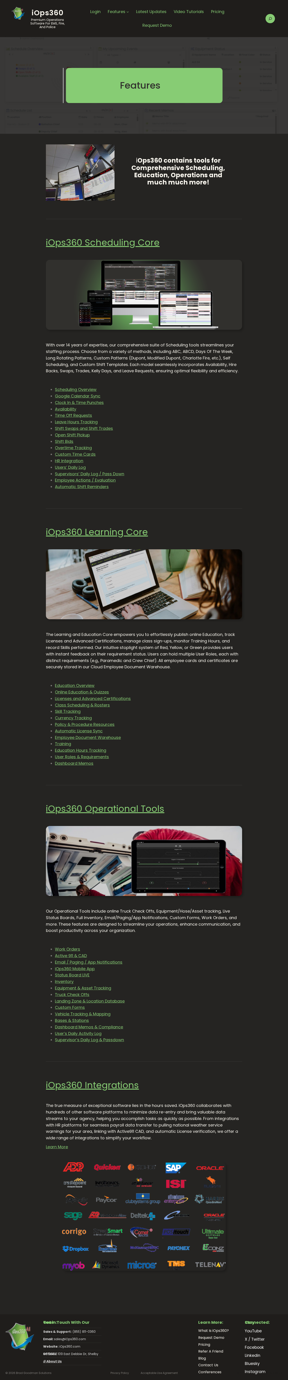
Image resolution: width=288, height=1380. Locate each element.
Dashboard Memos (74, 763)
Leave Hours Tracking (76, 422)
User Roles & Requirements (82, 757)
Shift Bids (64, 441)
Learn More (57, 1147)
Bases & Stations (72, 1020)
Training (63, 744)
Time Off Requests (73, 415)
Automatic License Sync (79, 731)
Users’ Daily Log (70, 467)
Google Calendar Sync (77, 396)
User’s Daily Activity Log (78, 1033)
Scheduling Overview (76, 389)
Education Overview (74, 685)
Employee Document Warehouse (88, 737)
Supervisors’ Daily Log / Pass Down (89, 474)
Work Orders (67, 949)
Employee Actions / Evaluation (85, 480)
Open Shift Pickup (72, 435)
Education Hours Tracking (80, 750)
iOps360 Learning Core (97, 532)
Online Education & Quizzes (82, 692)
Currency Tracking (73, 718)
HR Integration (69, 461)
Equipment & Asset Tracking (83, 988)
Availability (65, 409)
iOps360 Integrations (92, 1085)
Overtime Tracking (73, 448)
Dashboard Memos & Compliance (89, 1027)
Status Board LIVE (72, 975)
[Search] (270, 18)
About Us (52, 1361)
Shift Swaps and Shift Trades (84, 428)
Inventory (64, 981)
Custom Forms (70, 1007)
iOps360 (47, 13)
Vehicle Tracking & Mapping (82, 1014)
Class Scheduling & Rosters (82, 705)
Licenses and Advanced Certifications (93, 698)
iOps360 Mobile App (75, 969)
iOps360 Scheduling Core (103, 242)
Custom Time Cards (75, 454)
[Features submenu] (127, 12)
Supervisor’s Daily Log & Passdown (89, 1040)
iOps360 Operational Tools (105, 808)
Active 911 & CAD (71, 955)
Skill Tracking (68, 711)
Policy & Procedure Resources (85, 724)
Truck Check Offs (72, 994)
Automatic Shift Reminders (82, 486)
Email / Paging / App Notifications (88, 962)
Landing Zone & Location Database (90, 1001)
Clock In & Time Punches (79, 402)
